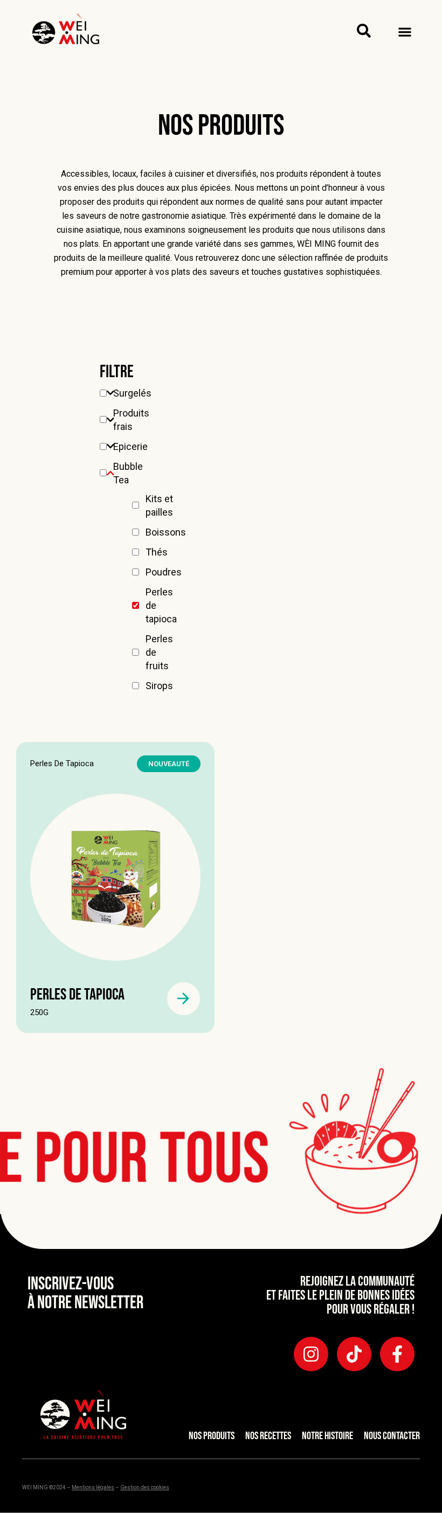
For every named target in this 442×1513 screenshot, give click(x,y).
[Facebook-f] (397, 1354)
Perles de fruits (159, 652)
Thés (157, 552)
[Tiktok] (354, 1354)
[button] (404, 31)
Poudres (164, 572)
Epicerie (130, 446)
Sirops (159, 685)
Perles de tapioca (161, 605)
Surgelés (132, 393)
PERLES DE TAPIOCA (77, 994)
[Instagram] (311, 1354)
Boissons (166, 532)
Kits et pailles (159, 505)
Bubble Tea (128, 473)
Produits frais (131, 419)
